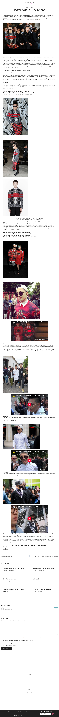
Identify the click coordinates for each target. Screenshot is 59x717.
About (29, 672)
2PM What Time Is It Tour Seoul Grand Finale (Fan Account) (45, 555)
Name (3, 637)
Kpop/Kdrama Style (29, 7)
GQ (48, 16)
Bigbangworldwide (6, 548)
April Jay (27, 12)
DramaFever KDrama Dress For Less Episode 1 (14, 568)
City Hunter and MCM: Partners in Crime (42, 589)
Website (42, 637)
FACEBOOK (29, 694)
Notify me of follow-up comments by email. (12, 643)
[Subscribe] (53, 714)
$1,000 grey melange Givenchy (22, 85)
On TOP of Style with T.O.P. (9, 579)
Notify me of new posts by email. (9, 645)
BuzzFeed (5, 18)
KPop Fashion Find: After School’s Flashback (43, 568)
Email (22, 637)
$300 (39, 221)
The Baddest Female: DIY (6, 555)
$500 (41, 219)
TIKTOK (29, 689)
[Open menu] (56, 3)
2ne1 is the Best (36, 579)
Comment (4, 624)
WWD (38, 16)
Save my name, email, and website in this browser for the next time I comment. (18, 640)
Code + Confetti (23, 711)
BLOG (29, 674)
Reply (56, 608)
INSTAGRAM (29, 688)
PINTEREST (29, 692)
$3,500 (41, 218)
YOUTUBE (29, 691)
